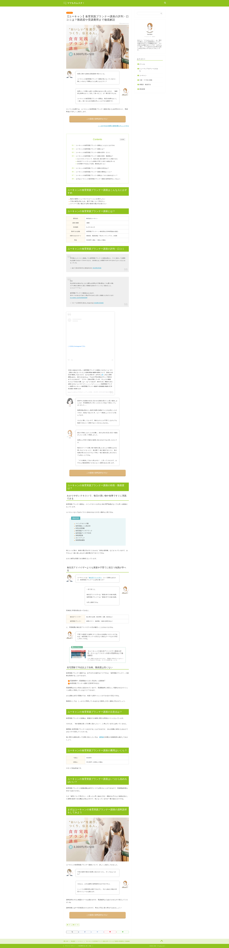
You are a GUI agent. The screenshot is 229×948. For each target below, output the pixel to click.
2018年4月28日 (98, 303)
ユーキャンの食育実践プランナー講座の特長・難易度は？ (94, 156)
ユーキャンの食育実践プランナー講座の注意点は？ (92, 168)
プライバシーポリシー (70, 945)
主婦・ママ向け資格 (145, 80)
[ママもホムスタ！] (74, 5)
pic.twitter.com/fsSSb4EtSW (78, 297)
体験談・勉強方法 (145, 84)
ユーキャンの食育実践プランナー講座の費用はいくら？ (94, 172)
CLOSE (122, 139)
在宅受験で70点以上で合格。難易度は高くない (91, 163)
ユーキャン (69, 12)
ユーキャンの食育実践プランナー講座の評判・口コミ (93, 152)
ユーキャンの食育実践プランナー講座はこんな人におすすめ (95, 145)
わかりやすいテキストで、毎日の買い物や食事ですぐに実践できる (97, 159)
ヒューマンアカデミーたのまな (148, 70)
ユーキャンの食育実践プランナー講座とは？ (90, 149)
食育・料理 (76, 924)
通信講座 (142, 89)
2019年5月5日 (97, 268)
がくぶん (142, 64)
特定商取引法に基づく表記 (84, 945)
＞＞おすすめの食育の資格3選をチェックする (113, 126)
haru (69, 392)
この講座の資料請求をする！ (97, 119)
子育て (69, 924)
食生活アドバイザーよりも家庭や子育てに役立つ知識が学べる (96, 161)
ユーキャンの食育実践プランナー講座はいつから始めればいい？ (97, 175)
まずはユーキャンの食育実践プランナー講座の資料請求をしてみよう (98, 179)
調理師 (101, 737)
